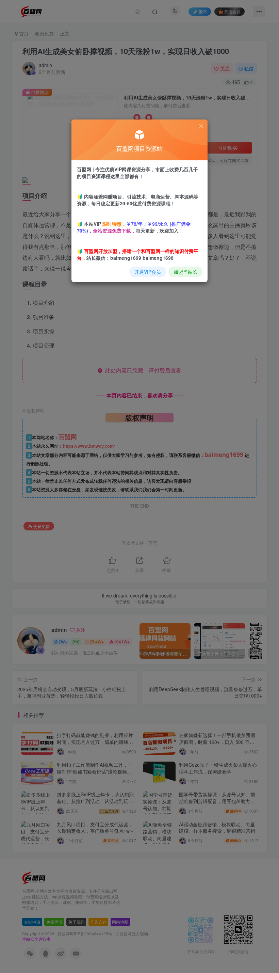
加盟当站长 (185, 271)
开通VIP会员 (147, 271)
